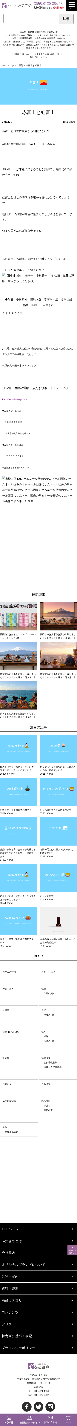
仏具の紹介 (49, 1041)
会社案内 (8, 1253)
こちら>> (42, 57)
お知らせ (6, 1084)
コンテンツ (10, 1312)
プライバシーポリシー (18, 1348)
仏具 (43, 1031)
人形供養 (45, 1084)
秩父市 (47, 1105)
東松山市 (48, 1110)
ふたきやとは (12, 1241)
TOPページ (10, 1229)
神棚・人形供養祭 (53, 1067)
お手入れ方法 (9, 972)
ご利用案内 (10, 1276)
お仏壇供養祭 (50, 1062)
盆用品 (5, 1010)
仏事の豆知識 (9, 1101)
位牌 (43, 1010)
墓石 (4, 1127)
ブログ (7, 1324)
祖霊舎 (5, 1058)
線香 (46, 1036)
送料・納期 (10, 1288)
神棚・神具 (8, 988)
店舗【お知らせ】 (11, 1031)
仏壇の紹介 (49, 993)
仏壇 (43, 988)
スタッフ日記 (48, 972)
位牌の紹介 (49, 1015)
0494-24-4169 (41, 1391)
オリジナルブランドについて (23, 1265)
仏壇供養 (45, 1058)
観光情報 (45, 1101)
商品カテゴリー (13, 1300)
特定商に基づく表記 (17, 1336)
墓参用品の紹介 (13, 1131)
